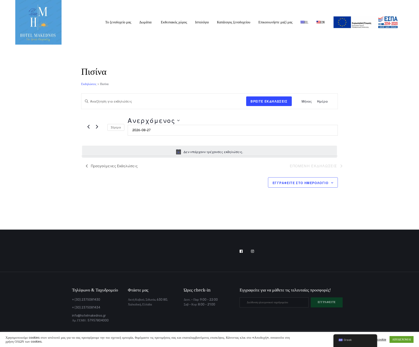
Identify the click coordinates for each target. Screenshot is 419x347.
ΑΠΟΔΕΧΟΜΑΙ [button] (401, 339)
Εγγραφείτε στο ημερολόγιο (300, 183)
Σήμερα (116, 127)
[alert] (209, 152)
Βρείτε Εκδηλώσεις (269, 101)
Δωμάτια (145, 22)
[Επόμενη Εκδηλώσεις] (97, 126)
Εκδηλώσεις (88, 84)
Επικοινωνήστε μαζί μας (275, 22)
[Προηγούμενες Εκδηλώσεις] (88, 126)
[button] (327, 302)
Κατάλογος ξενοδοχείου (233, 22)
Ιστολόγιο (202, 22)
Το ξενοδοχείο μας (118, 22)
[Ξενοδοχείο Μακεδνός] (38, 22)
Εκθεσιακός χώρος (174, 22)
